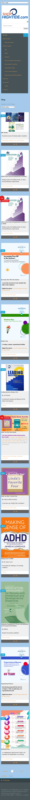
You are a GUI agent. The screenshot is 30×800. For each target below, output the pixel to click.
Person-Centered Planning (11, 71)
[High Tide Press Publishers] (15, 13)
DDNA (6, 53)
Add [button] (14, 144)
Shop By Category (7, 46)
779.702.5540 (6, 780)
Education (7, 57)
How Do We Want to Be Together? (13, 60)
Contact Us (5, 89)
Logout (6, 86)
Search (26, 28)
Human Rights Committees (11, 64)
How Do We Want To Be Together (9, 294)
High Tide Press (6, 38)
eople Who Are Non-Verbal (15, 440)
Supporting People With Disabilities (13, 75)
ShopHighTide (4, 776)
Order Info (5, 78)
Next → (22, 771)
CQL (6, 49)
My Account (6, 82)
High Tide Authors (9, 42)
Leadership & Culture (10, 68)
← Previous (5, 771)
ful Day (17, 437)
